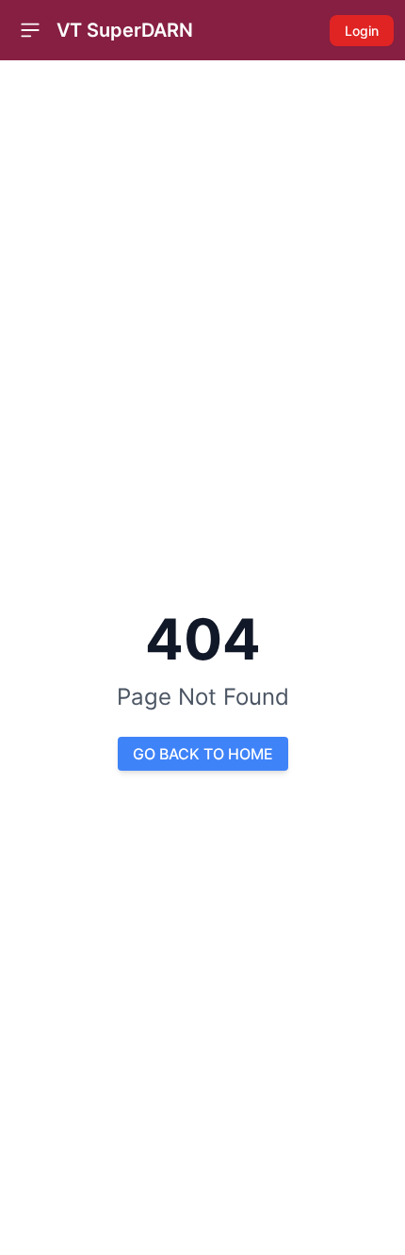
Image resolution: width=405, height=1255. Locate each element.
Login (362, 31)
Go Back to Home (203, 753)
